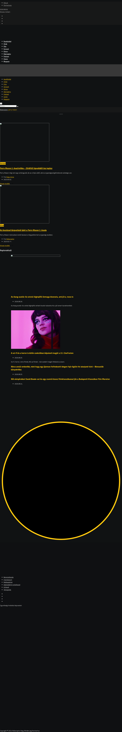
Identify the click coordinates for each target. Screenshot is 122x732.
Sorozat (6, 49)
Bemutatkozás (8, 577)
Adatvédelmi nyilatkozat (12, 585)
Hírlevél (6, 587)
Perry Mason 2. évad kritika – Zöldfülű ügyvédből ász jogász (26, 168)
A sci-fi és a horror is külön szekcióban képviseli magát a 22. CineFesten (42, 353)
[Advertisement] (53, 400)
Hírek (5, 44)
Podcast (6, 56)
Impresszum (8, 580)
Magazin (6, 61)
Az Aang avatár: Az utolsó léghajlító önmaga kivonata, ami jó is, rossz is (42, 296)
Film (5, 46)
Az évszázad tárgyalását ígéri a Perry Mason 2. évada (23, 230)
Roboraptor (10, 239)
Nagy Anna (10, 177)
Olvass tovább (5, 183)
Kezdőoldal (7, 41)
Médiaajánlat (8, 582)
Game (6, 59)
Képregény (7, 54)
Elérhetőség (8, 5)
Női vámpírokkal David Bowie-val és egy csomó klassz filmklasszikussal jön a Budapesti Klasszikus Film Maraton (60, 379)
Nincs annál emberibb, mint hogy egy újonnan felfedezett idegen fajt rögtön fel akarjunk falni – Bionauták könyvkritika (57, 368)
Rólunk (6, 3)
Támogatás (7, 590)
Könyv (6, 51)
